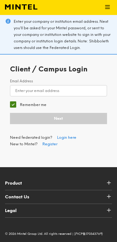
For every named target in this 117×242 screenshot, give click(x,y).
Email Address (21, 81)
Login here (66, 137)
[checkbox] (28, 104)
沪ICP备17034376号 (88, 234)
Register (49, 144)
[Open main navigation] (107, 7)
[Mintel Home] (18, 7)
